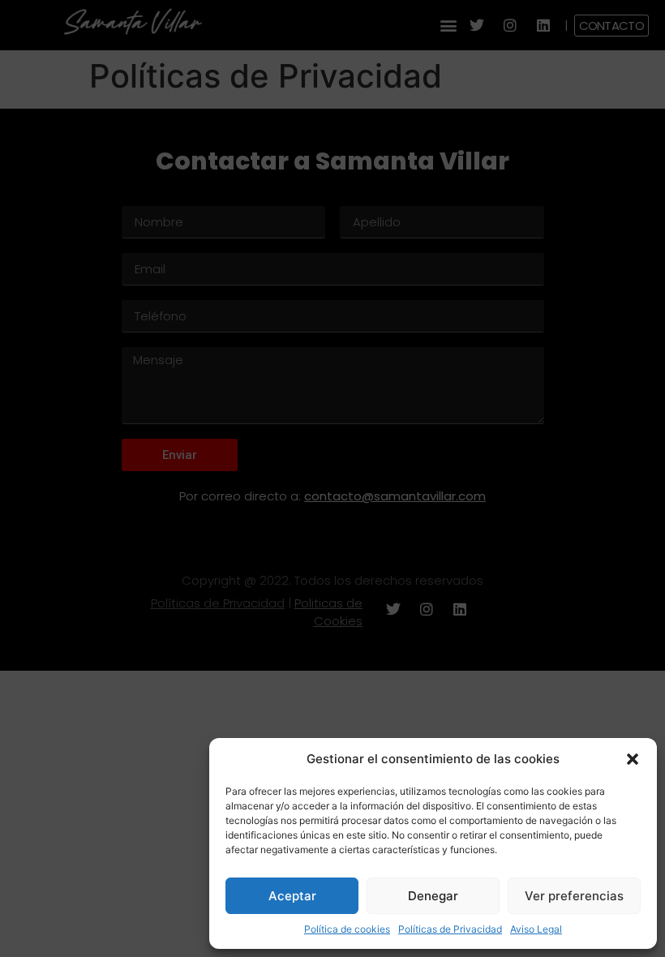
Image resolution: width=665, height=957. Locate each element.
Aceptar (292, 895)
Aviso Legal (536, 929)
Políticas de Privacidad (450, 929)
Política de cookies (347, 929)
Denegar (433, 895)
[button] (632, 759)
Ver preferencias (574, 895)
